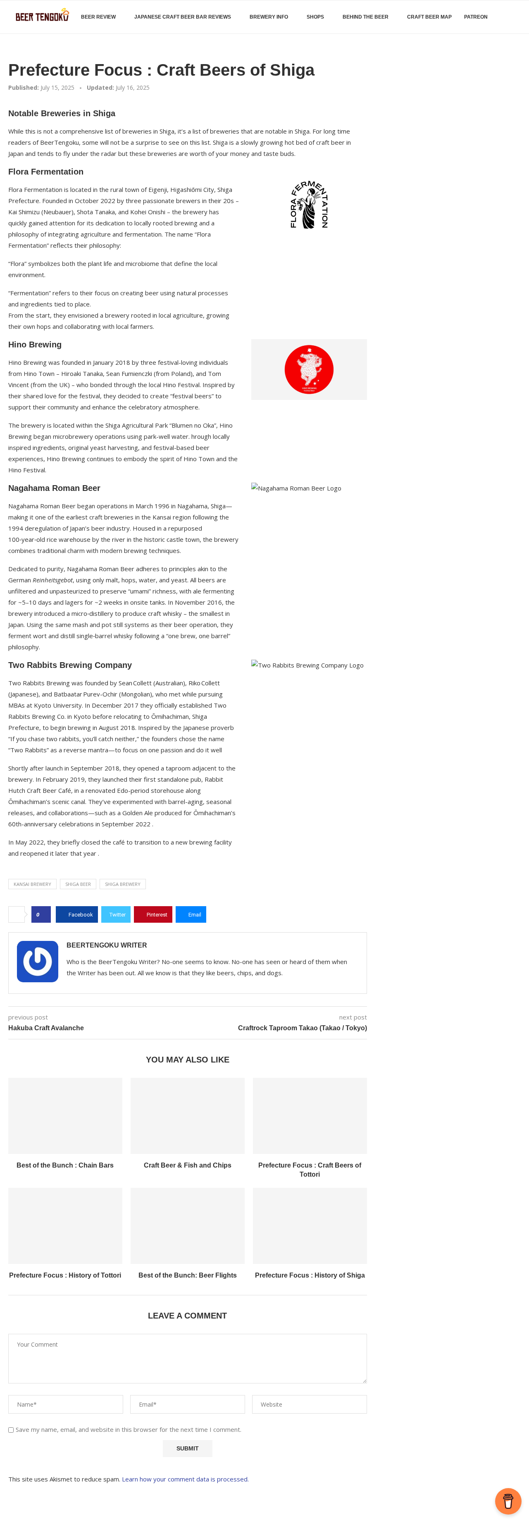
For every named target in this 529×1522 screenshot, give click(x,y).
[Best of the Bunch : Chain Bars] (65, 1116)
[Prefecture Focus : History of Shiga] (310, 1226)
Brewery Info (269, 17)
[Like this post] (43, 914)
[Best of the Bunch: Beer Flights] (188, 1226)
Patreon (476, 17)
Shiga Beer (78, 884)
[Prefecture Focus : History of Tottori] (65, 1226)
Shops (315, 17)
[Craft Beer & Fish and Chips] (188, 1116)
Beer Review (98, 17)
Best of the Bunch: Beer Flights (187, 1275)
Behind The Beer (365, 17)
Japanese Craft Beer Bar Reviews (182, 17)
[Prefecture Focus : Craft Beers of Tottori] (310, 1116)
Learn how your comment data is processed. (185, 1479)
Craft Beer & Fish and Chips (187, 1165)
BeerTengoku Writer (107, 945)
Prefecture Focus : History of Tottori (65, 1275)
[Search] (516, 17)
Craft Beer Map (429, 17)
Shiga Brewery (123, 884)
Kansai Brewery (32, 884)
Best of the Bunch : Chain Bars (65, 1165)
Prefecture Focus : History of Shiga (310, 1275)
